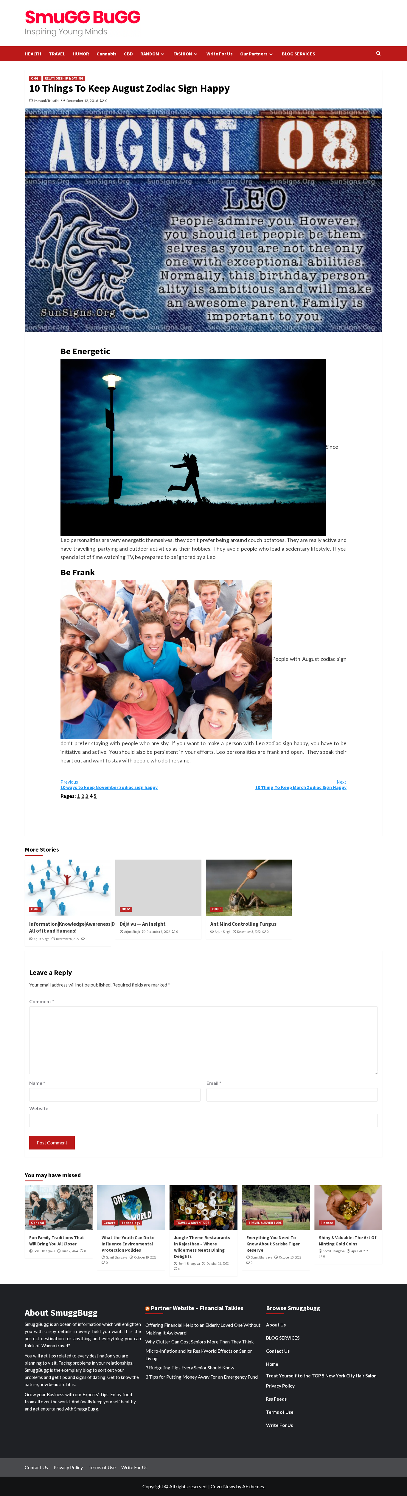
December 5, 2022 (248, 932)
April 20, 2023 (360, 1251)
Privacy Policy (280, 1385)
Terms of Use (279, 1412)
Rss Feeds (276, 1399)
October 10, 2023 (290, 1257)
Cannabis (106, 54)
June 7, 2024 (70, 1251)
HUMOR (81, 54)
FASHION (182, 54)
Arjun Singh (41, 939)
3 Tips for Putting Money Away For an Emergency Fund (201, 1377)
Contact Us (278, 1351)
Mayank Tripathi (46, 100)
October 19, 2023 (145, 1257)
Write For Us (219, 54)
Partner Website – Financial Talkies (197, 1308)
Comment (41, 1001)
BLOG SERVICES (298, 54)
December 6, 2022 (67, 939)
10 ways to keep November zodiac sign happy (109, 784)
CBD (128, 54)
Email (213, 1083)
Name (37, 1083)
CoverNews (223, 1486)
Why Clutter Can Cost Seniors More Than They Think (199, 1341)
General (37, 1223)
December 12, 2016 (82, 100)
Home (272, 1364)
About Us (276, 1324)
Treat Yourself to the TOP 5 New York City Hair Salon (321, 1375)
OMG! (35, 78)
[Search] (378, 53)
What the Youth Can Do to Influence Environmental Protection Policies (128, 1244)
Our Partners (254, 54)
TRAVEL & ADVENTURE (192, 1223)
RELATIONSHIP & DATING (64, 78)
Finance (327, 1223)
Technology (130, 1223)
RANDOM (149, 54)
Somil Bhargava (44, 1251)
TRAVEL (57, 54)
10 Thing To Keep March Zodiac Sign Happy (301, 784)
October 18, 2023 (217, 1264)
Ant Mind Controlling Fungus (243, 924)
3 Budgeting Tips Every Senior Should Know (189, 1367)
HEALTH (33, 54)
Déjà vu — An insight (143, 924)
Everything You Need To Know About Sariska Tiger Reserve (273, 1244)
